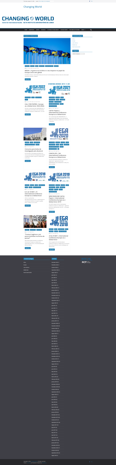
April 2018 (54, 404)
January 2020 (54, 351)
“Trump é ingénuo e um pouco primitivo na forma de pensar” (34, 236)
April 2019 (54, 374)
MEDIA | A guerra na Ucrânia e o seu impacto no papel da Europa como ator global (45, 71)
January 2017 (54, 442)
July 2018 (53, 397)
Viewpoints (31, 29)
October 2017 (54, 419)
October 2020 (54, 328)
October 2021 (54, 297)
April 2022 (54, 282)
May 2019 (54, 371)
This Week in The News (74, 29)
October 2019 (54, 358)
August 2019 (54, 364)
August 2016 (54, 455)
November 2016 (55, 447)
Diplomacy (57, 97)
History (61, 144)
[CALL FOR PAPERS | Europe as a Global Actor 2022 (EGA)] (35, 89)
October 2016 (54, 450)
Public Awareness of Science (29, 144)
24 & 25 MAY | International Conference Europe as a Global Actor (58, 238)
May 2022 (54, 280)
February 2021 (54, 318)
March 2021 (54, 315)
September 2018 (55, 391)
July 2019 (53, 366)
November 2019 (55, 356)
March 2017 (54, 437)
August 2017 (54, 424)
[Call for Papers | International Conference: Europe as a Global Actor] (59, 89)
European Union (38, 97)
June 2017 (54, 430)
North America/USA (58, 101)
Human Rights (66, 144)
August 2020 (54, 333)
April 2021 (54, 313)
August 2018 (54, 394)
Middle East (51, 101)
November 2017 (55, 417)
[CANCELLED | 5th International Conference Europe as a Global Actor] (59, 134)
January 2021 (54, 320)
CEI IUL (57, 108)
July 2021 (53, 305)
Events (37, 29)
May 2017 (54, 432)
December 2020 (55, 323)
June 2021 (54, 308)
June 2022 (54, 277)
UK (58, 148)
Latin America (62, 99)
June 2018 (54, 399)
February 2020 (54, 348)
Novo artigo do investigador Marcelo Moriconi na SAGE (44, 2)
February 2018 (54, 409)
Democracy (58, 142)
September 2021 (55, 300)
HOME (26, 29)
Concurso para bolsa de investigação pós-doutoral (34, 150)
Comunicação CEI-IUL (35, 68)
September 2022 (55, 270)
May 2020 (54, 341)
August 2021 (54, 303)
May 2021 (54, 310)
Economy (32, 185)
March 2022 (54, 285)
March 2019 (54, 376)
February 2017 (54, 440)
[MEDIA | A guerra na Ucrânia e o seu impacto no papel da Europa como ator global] (47, 51)
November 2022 (55, 264)
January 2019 (54, 381)
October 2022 (54, 267)
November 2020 (55, 325)
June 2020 (54, 338)
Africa (73, 39)
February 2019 (54, 379)
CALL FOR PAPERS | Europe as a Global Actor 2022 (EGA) (34, 105)
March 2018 (54, 407)
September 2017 (55, 422)
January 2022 (54, 290)
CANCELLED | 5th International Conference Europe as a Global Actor (57, 155)
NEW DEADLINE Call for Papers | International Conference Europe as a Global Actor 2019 (57, 199)
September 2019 (55, 361)
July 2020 (53, 336)
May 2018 (54, 402)
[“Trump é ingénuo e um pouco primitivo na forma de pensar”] (35, 221)
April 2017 (54, 435)
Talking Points (64, 29)
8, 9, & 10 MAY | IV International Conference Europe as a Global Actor (33, 194)
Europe (33, 97)
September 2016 (55, 452)
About (82, 29)
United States (39, 229)
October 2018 (54, 389)
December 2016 (55, 445)
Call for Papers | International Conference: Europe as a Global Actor (58, 112)
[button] (85, 30)
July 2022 (53, 275)
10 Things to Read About (53, 29)
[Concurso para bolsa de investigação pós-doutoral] (35, 134)
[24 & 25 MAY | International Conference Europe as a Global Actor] (59, 221)
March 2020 (54, 346)
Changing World (33, 6)
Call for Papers (27, 97)
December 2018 (55, 384)
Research (43, 29)
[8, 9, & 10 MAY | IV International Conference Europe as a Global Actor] (35, 177)
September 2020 (55, 330)
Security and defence (52, 106)
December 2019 (55, 353)
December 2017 (55, 414)
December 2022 (55, 262)
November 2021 (55, 295)
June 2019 (54, 369)
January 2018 (54, 412)
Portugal (56, 189)
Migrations (51, 189)
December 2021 (55, 292)
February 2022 (54, 287)
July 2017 (53, 427)
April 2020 (54, 343)
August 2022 (54, 272)
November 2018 (55, 386)
